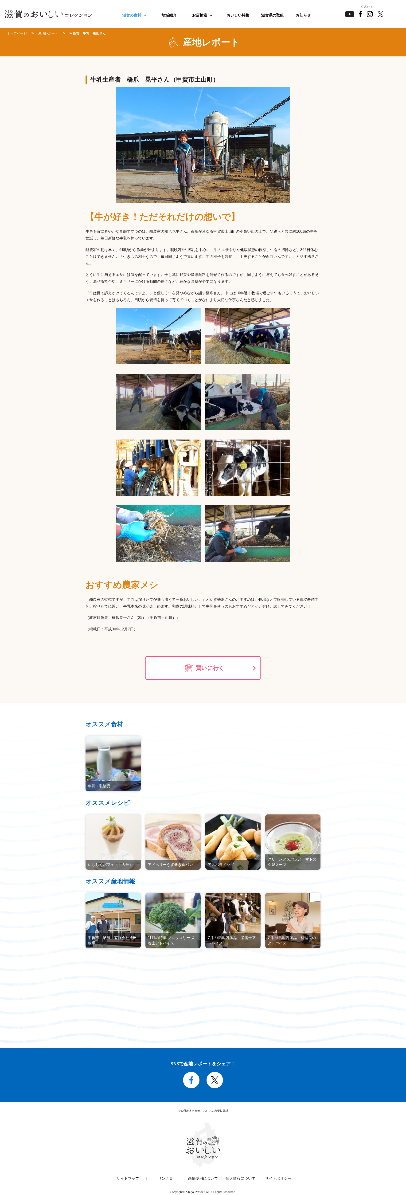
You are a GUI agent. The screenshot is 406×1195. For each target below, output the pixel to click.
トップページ (17, 33)
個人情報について (241, 1178)
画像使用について (203, 1178)
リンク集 (165, 1178)
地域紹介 (169, 15)
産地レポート (48, 33)
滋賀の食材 (131, 15)
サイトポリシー (278, 1178)
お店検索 (199, 15)
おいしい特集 (238, 15)
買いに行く (210, 668)
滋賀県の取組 (272, 15)
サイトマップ (128, 1178)
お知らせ (303, 15)
